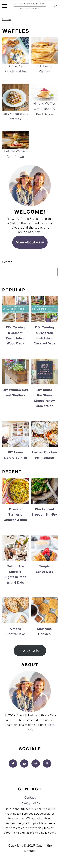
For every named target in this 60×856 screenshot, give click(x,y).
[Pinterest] (36, 763)
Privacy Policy (30, 803)
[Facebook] (13, 763)
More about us (28, 242)
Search (7, 262)
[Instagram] (47, 763)
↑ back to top (30, 650)
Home (6, 19)
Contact (30, 797)
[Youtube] (24, 763)
